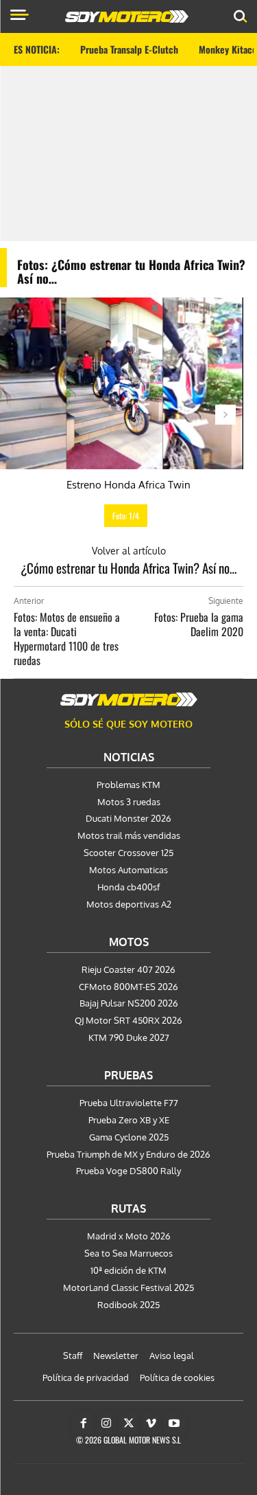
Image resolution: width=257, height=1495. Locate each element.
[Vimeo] (151, 1424)
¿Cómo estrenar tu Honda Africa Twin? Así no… (129, 567)
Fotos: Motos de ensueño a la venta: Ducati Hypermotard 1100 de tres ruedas (67, 638)
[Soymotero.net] (128, 699)
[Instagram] (106, 1424)
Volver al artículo (129, 551)
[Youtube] (174, 1424)
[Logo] (126, 16)
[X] (129, 1424)
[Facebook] (84, 1424)
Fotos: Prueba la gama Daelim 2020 (198, 624)
